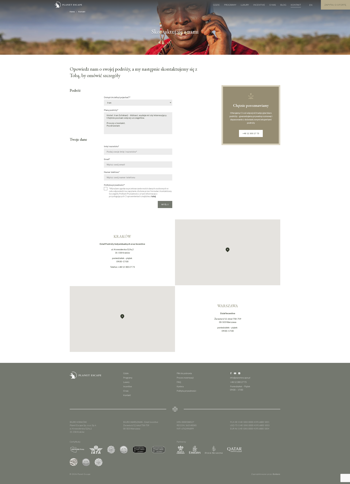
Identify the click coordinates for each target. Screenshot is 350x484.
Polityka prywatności (114, 185)
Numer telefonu (112, 172)
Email (107, 159)
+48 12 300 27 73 (251, 133)
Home (72, 11)
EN (310, 5)
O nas (272, 4)
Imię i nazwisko (111, 146)
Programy (230, 4)
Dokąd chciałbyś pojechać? (117, 97)
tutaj (153, 196)
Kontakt (296, 4)
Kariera (180, 386)
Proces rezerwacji (185, 377)
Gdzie (216, 4)
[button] (228, 249)
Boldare (276, 474)
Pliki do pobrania (184, 373)
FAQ (179, 382)
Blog (283, 4)
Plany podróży (111, 110)
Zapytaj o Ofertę (335, 4)
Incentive (259, 4)
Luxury (245, 4)
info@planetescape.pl (240, 377)
